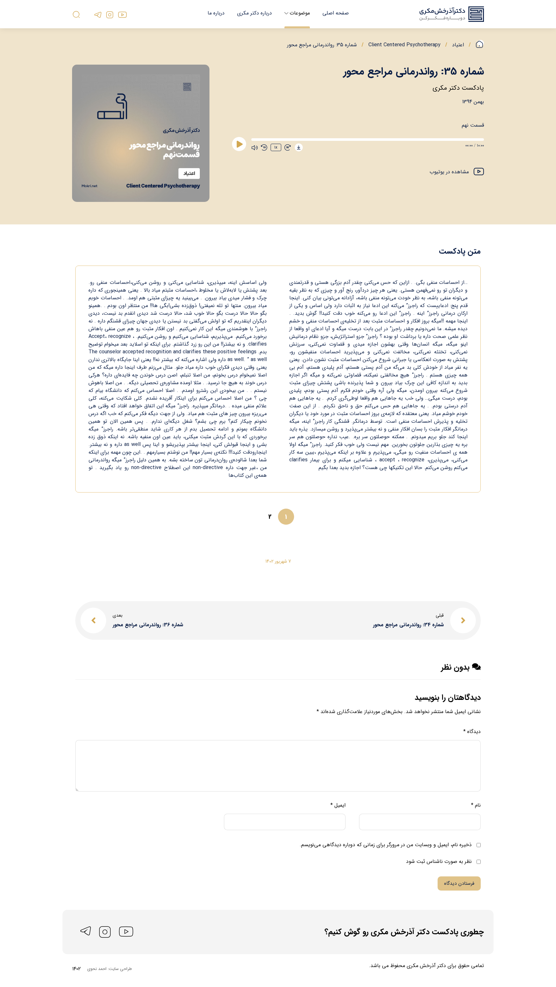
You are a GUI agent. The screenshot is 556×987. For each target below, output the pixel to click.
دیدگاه (472, 732)
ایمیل (338, 805)
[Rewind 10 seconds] (264, 147)
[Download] (299, 147)
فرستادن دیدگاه (459, 883)
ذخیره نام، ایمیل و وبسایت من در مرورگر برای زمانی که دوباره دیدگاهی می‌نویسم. (386, 845)
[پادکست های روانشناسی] (452, 14)
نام (476, 805)
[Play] (239, 144)
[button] (457, 172)
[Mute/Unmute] (254, 147)
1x (275, 147)
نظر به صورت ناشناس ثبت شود (439, 861)
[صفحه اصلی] (480, 45)
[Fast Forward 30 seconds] (287, 147)
